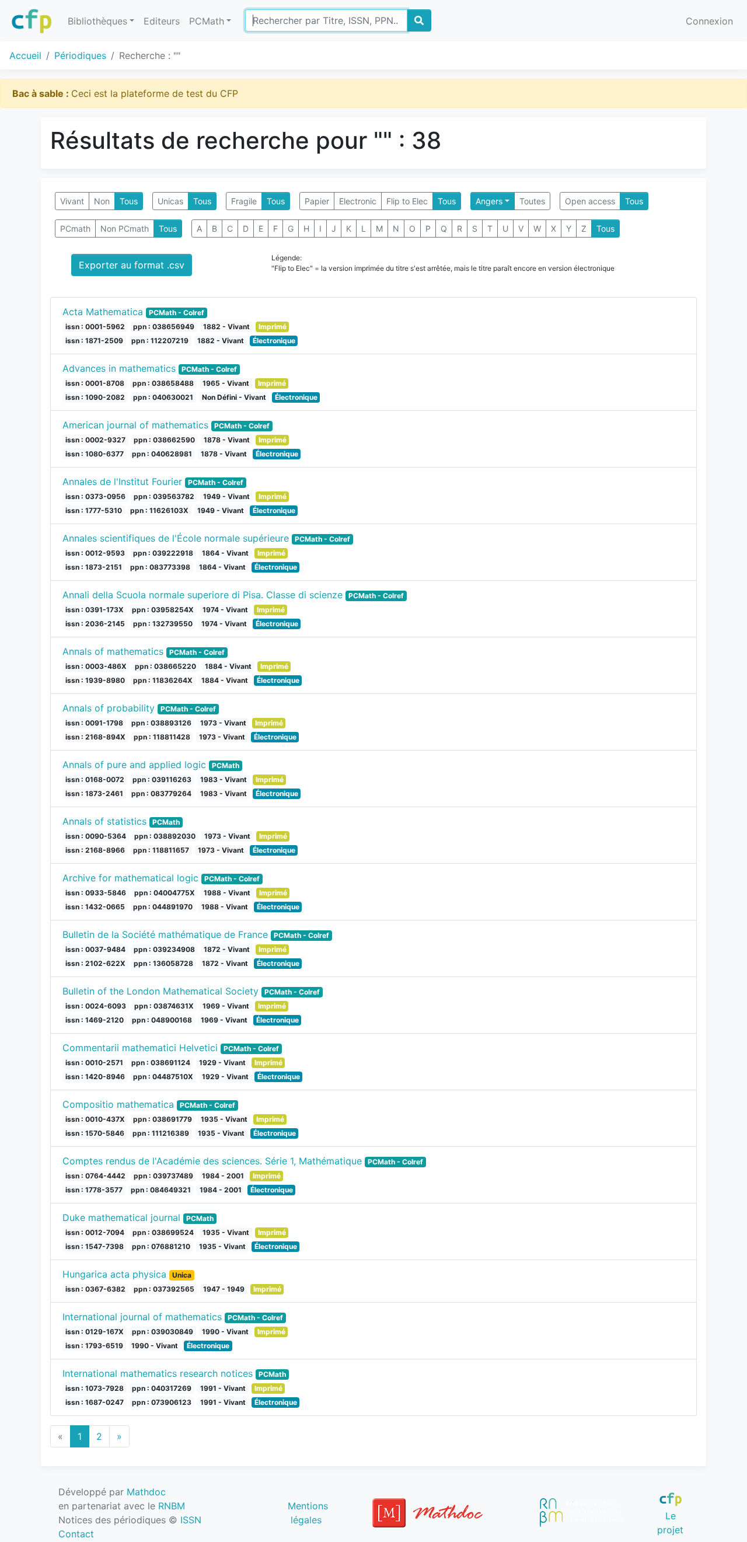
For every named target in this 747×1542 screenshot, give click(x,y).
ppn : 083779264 (161, 793)
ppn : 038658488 (163, 383)
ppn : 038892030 (165, 836)
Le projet (670, 1522)
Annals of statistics (104, 821)
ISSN (190, 1520)
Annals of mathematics (112, 651)
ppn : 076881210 (161, 1246)
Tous (129, 201)
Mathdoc (146, 1492)
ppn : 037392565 (164, 1289)
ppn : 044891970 (163, 906)
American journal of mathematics (135, 425)
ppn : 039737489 (163, 1175)
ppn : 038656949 (163, 326)
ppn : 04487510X (163, 1076)
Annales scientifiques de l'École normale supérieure (175, 538)
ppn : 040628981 (162, 453)
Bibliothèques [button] (97, 21)
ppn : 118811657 (161, 850)
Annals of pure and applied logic (134, 764)
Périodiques (80, 55)
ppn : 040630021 (163, 397)
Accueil (25, 55)
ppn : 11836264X (163, 680)
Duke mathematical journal (121, 1217)
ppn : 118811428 (162, 736)
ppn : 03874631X (164, 1006)
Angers (489, 201)
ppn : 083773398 (160, 567)
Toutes (532, 201)
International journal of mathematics (142, 1317)
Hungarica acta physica (114, 1274)
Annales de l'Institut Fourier (122, 481)
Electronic (357, 201)
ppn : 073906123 (161, 1402)
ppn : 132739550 (163, 623)
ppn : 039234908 (164, 949)
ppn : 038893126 (161, 722)
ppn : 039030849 (162, 1331)
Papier (317, 201)
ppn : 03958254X (163, 609)
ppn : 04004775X (164, 892)
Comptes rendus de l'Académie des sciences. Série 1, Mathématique (212, 1161)
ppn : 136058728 (163, 963)
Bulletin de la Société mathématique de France (165, 934)
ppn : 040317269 (161, 1388)
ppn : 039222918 (163, 553)
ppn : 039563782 (164, 496)
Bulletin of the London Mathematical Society (160, 991)
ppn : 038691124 (160, 1062)
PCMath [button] (206, 21)
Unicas (170, 201)
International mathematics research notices (157, 1373)
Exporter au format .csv (131, 265)
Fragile (244, 201)
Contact (76, 1534)
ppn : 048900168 (162, 1020)
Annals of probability (108, 708)
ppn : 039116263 (161, 779)
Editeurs (162, 21)
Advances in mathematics (119, 368)
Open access (590, 201)
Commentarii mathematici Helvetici (140, 1047)
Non (102, 201)
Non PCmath (124, 228)
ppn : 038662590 (164, 439)
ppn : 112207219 (160, 340)
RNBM (171, 1506)
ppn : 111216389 (160, 1133)
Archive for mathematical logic (130, 878)
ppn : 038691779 (162, 1119)
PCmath (75, 228)
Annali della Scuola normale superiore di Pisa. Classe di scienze (202, 595)
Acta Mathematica (102, 312)
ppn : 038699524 (163, 1232)
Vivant (72, 201)
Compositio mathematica (118, 1104)
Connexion (709, 21)
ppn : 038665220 (165, 666)
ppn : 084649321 (161, 1189)
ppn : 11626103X (159, 510)
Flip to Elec (407, 201)
